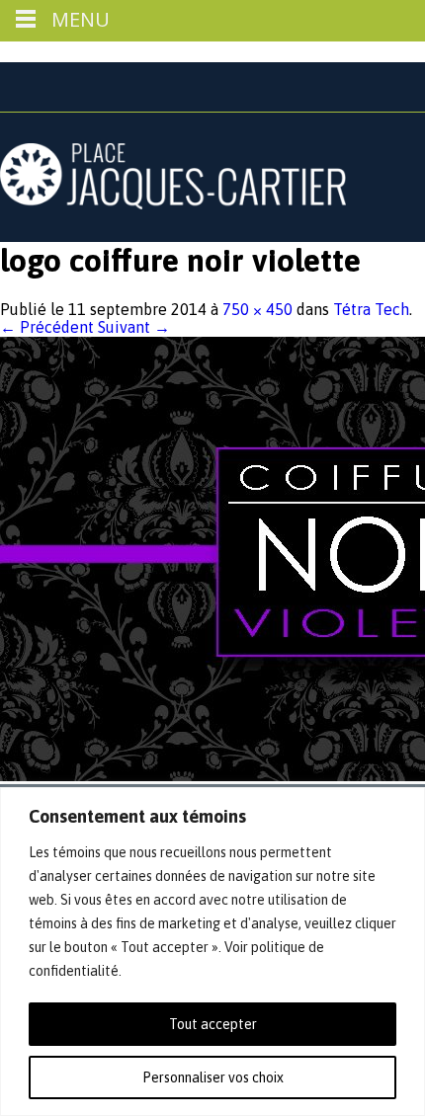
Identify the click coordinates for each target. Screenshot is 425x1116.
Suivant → (134, 327)
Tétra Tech (371, 309)
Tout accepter (213, 1024)
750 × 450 (257, 309)
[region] (212, 951)
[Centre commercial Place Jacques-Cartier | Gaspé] (173, 203)
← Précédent (47, 327)
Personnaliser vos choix (213, 1077)
